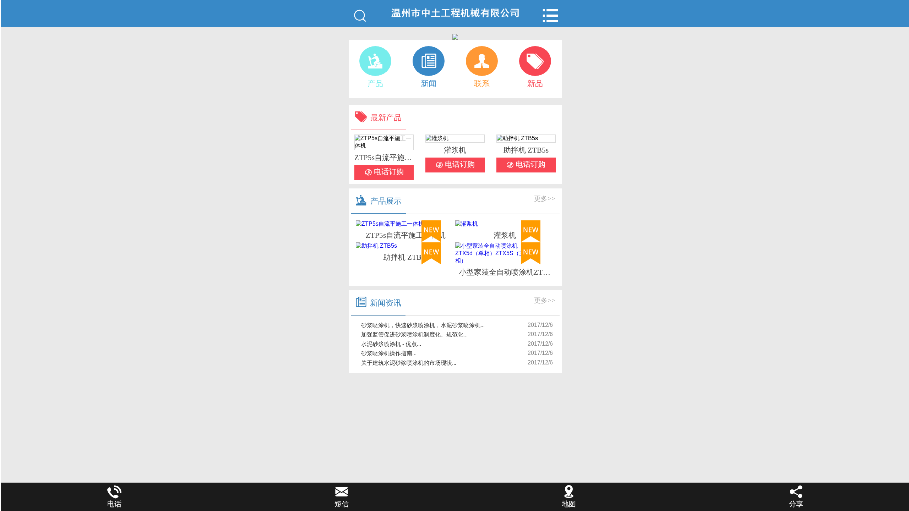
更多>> (544, 198)
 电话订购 (384, 172)
